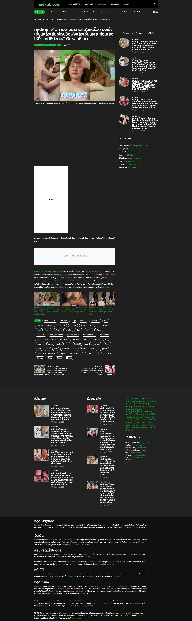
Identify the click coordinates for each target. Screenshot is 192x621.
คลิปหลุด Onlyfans (56, 335)
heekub (37, 525)
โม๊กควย (69, 358)
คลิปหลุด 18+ (41, 335)
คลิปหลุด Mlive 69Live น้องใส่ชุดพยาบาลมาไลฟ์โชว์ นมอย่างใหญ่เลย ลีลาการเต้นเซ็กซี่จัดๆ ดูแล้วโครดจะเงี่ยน (101, 310)
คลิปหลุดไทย (58, 287)
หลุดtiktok (40, 353)
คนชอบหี (122, 613)
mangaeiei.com (140, 455)
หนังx (75, 349)
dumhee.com (134, 149)
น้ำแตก (39, 349)
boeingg (83, 321)
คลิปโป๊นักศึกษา (50, 339)
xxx (97, 325)
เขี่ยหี (98, 353)
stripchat (73, 325)
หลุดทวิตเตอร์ (74, 353)
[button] (154, 12)
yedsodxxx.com (142, 146)
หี (147, 425)
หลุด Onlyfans (74, 4)
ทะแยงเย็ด (40, 344)
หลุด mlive (89, 4)
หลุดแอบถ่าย (115, 4)
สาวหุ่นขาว (65, 349)
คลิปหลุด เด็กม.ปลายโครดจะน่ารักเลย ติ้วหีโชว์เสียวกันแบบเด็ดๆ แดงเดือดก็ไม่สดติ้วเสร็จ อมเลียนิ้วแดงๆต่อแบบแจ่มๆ (107, 466)
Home (40, 19)
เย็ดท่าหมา (40, 358)
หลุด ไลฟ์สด (102, 4)
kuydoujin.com (133, 161)
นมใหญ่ (59, 344)
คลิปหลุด (99, 330)
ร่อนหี (56, 349)
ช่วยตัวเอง (75, 339)
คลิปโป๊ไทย (63, 339)
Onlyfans (40, 325)
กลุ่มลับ (47, 330)
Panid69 (50, 325)
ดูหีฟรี (68, 613)
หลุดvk (63, 353)
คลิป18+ (78, 330)
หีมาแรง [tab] (126, 33)
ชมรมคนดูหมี (54, 540)
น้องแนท (97, 344)
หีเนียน (64, 275)
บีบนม (48, 349)
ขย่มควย (58, 330)
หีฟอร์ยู (126, 4)
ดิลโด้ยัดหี (86, 339)
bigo (74, 321)
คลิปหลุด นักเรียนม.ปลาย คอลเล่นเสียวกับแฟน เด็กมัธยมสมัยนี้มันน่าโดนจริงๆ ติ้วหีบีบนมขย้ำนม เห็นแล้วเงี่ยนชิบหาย (107, 415)
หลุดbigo (93, 349)
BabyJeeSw (64, 321)
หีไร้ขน (91, 353)
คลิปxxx (89, 330)
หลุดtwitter (52, 353)
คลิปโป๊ (39, 339)
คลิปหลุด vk (52, 271)
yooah (39, 330)
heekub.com (106, 287)
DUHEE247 (38, 601)
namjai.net (138, 158)
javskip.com (131, 167)
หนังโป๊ (83, 349)
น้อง (67, 344)
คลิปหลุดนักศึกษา (73, 335)
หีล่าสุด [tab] (139, 33)
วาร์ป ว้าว (73, 540)
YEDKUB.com (131, 155)
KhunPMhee (95, 321)
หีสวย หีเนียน (140, 615)
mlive (106, 321)
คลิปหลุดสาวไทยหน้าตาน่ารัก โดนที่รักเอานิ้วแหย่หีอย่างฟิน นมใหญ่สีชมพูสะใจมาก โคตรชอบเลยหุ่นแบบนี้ (74, 309)
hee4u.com (135, 152)
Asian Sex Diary (50, 321)
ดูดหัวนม (97, 339)
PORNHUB (61, 325)
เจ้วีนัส (107, 353)
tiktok (83, 325)
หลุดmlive (104, 349)
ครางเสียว (68, 330)
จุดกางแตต (108, 603)
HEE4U (36, 586)
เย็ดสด (50, 358)
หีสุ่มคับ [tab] (151, 33)
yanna (105, 325)
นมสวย (50, 344)
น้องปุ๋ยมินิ (77, 344)
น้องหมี (87, 344)
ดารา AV (91, 586)
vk (90, 325)
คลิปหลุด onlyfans (40, 271)
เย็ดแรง (59, 358)
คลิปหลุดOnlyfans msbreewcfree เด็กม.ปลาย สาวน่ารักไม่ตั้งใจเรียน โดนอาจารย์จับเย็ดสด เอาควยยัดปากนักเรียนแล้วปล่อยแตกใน (107, 440)
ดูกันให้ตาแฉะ (90, 606)
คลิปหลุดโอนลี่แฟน (89, 335)
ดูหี (61, 275)
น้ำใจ (82, 281)
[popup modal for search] (154, 4)
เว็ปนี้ (36, 540)
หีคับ (59, 45)
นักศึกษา (107, 344)
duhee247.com (134, 164)
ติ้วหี (106, 339)
